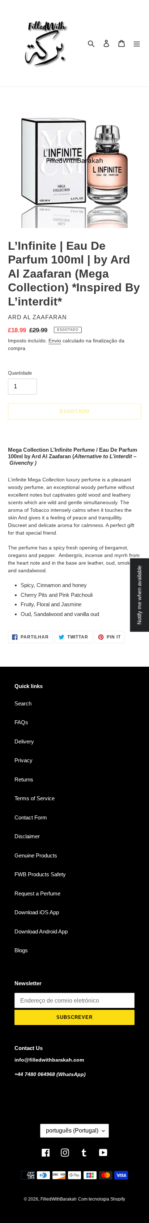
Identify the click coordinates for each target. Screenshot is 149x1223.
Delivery (24, 741)
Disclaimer (27, 836)
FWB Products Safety (40, 874)
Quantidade (20, 373)
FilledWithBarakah (59, 1199)
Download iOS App (36, 912)
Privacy (23, 760)
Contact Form (30, 817)
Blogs (21, 950)
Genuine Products (35, 855)
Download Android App (41, 931)
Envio (54, 340)
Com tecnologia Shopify (101, 1199)
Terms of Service (34, 798)
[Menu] (136, 43)
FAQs (21, 722)
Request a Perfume (37, 893)
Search (22, 703)
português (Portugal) (72, 1130)
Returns (23, 779)
